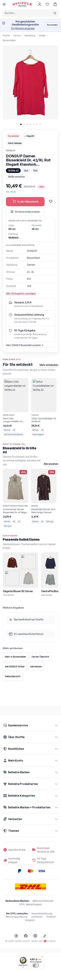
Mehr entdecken (49, 364)
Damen (17, 35)
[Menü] (42, 958)
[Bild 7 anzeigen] (40, 124)
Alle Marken (36, 666)
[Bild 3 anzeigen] (27, 124)
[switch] (36, 965)
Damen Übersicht (40, 656)
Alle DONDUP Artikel (14, 666)
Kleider (42, 35)
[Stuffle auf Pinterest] (35, 935)
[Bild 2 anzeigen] (24, 124)
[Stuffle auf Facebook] (25, 935)
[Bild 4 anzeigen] (30, 124)
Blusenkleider (9, 40)
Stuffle (6, 35)
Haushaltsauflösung (41, 913)
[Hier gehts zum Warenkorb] (55, 4)
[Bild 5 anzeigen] (33, 124)
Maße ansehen (16, 176)
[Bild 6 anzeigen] (37, 124)
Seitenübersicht (13, 676)
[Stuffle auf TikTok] (44, 935)
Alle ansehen (51, 463)
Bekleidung (30, 35)
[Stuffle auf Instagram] (16, 935)
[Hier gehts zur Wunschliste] (47, 4)
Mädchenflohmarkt (43, 900)
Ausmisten (37, 916)
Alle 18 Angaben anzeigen (21, 293)
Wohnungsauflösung (16, 916)
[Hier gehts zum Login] (39, 4)
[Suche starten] (55, 13)
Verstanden (52, 25)
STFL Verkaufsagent (30, 904)
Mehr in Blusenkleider (15, 656)
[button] (4, 4)
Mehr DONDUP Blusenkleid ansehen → (24, 345)
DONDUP (10, 150)
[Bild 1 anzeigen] (21, 124)
